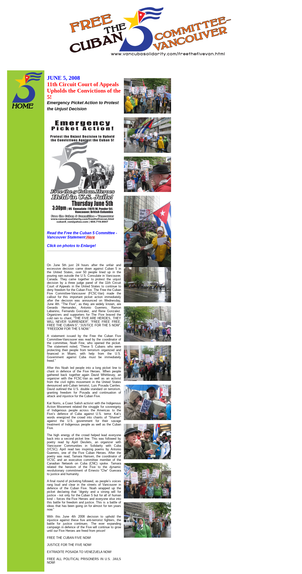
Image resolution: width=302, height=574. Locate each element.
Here (90, 237)
